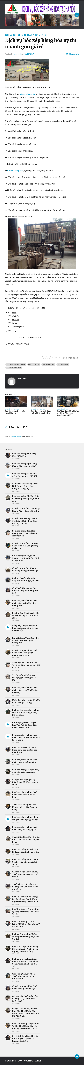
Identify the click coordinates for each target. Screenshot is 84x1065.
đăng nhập (16, 436)
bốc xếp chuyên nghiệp (16, 364)
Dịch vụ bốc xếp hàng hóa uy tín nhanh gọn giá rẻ (40, 43)
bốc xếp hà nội (48, 364)
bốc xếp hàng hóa (27, 94)
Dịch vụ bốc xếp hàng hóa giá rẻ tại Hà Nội (26, 35)
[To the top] (77, 1056)
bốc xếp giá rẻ (34, 364)
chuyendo (18, 54)
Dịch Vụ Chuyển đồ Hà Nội (26, 1061)
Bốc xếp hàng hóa (15, 170)
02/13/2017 (29, 54)
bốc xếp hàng (63, 364)
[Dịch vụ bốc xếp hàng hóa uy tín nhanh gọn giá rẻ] (42, 70)
